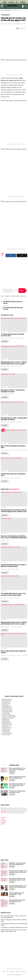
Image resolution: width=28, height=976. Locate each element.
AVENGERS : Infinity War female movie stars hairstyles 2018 (17, 863)
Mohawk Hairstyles (7, 723)
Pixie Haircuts (14, 489)
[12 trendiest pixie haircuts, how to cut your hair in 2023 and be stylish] (14, 582)
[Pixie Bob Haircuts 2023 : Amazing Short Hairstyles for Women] (14, 408)
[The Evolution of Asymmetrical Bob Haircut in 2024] (4, 793)
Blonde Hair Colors (6, 702)
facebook (3, 817)
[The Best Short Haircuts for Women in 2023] (14, 464)
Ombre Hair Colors (6, 725)
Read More (4, 341)
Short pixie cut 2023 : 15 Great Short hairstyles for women (13, 391)
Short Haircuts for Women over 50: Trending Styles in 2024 (17, 784)
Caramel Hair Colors (7, 711)
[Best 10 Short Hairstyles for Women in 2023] (14, 436)
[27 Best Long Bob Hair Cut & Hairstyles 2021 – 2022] (4, 894)
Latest (5, 2)
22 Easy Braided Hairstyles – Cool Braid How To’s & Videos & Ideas (17, 886)
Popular (11, 2)
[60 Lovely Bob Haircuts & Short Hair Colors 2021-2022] (4, 903)
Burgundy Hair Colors (7, 710)
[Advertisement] (14, 45)
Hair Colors (12, 5)
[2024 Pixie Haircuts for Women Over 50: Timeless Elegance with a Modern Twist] (14, 499)
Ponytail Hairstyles (7, 727)
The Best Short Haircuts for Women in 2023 (13, 474)
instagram (3, 820)
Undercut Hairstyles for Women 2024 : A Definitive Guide (17, 777)
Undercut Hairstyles (7, 733)
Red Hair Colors (6, 729)
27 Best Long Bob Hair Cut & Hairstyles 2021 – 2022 (16, 893)
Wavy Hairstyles (6, 734)
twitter (2, 819)
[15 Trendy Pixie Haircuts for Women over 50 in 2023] (14, 324)
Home (4, 971)
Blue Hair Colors (6, 703)
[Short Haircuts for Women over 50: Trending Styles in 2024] (4, 785)
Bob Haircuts (5, 704)
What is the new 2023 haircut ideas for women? (13, 651)
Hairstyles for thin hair (7, 718)
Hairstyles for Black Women (9, 717)
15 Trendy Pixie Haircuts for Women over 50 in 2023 (12, 335)
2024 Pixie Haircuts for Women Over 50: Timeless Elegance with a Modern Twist (14, 510)
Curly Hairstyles (6, 713)
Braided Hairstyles (6, 706)
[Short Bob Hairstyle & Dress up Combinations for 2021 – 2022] (4, 880)
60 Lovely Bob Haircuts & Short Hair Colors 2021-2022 (17, 900)
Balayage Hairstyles (7, 699)
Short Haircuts (21, 296)
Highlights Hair (5, 719)
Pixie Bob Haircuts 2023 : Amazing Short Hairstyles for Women (14, 418)
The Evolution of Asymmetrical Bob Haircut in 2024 (17, 791)
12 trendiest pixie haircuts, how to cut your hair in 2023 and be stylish (13, 594)
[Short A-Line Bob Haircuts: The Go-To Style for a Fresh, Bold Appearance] (4, 770)
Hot (17, 2)
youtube (3, 823)
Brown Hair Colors (6, 707)
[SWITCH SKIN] (22, 6)
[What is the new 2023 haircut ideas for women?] (14, 640)
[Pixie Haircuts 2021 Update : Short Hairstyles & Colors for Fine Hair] (4, 873)
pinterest (3, 822)
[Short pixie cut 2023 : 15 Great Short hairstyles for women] (14, 380)
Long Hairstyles (6, 721)
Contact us (23, 971)
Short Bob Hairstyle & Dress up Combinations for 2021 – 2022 (17, 879)
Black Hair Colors (6, 700)
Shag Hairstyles (6, 730)
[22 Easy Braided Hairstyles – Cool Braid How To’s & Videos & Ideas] (4, 887)
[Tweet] (22, 255)
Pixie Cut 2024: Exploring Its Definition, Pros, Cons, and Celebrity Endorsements (14, 537)
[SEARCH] (26, 6)
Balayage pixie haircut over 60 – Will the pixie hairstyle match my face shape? (14, 363)
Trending (22, 2)
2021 (3, 296)
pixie (13, 296)
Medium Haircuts (6, 722)
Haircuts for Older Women (8, 715)
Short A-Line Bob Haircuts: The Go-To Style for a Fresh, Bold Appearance (17, 770)
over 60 (8, 296)
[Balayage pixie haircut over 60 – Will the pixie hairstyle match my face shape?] (14, 352)
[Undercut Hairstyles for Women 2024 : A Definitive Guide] (4, 778)
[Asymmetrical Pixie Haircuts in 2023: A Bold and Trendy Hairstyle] (14, 553)
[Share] (11, 255)
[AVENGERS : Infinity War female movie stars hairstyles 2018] (4, 865)
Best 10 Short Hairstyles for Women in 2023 (13, 446)
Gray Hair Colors (6, 714)
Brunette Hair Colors (7, 708)
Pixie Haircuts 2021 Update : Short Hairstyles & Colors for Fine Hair (18, 871)
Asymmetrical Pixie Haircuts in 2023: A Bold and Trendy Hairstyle (13, 565)
